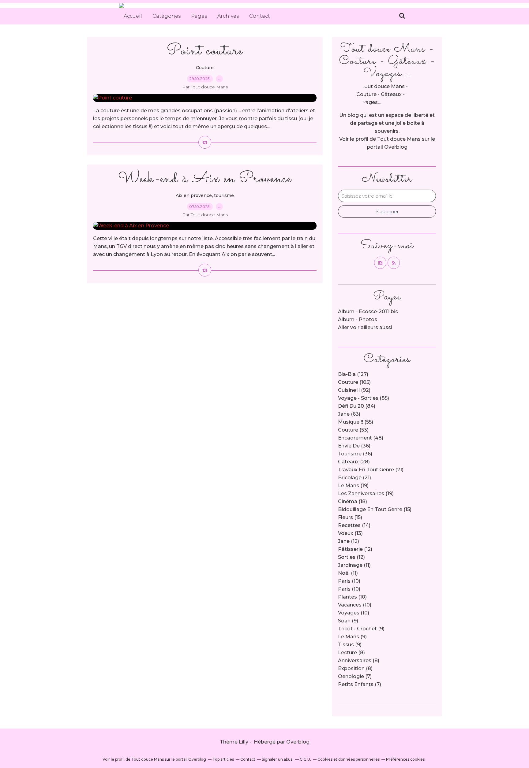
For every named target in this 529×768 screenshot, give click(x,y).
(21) (370, 470)
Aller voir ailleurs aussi (365, 327)
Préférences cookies (405, 759)
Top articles (223, 759)
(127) (353, 374)
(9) (348, 621)
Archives (228, 16)
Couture (205, 67)
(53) (353, 430)
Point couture (205, 51)
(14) (354, 525)
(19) (353, 485)
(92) (354, 390)
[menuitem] (133, 16)
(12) (348, 541)
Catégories (166, 16)
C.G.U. (305, 759)
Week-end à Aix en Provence (204, 179)
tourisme (224, 195)
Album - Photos (357, 319)
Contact (259, 16)
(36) (354, 446)
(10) (349, 581)
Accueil (133, 16)
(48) (360, 438)
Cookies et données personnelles (348, 759)
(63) (349, 414)
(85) (363, 398)
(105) (354, 382)
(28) (354, 462)
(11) (354, 565)
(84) (356, 406)
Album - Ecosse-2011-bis (368, 311)
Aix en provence (194, 195)
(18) (352, 501)
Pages (199, 16)
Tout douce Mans (399, 139)
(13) (350, 533)
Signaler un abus (277, 759)
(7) (355, 676)
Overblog (298, 742)
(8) (351, 652)
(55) (355, 422)
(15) (374, 509)
